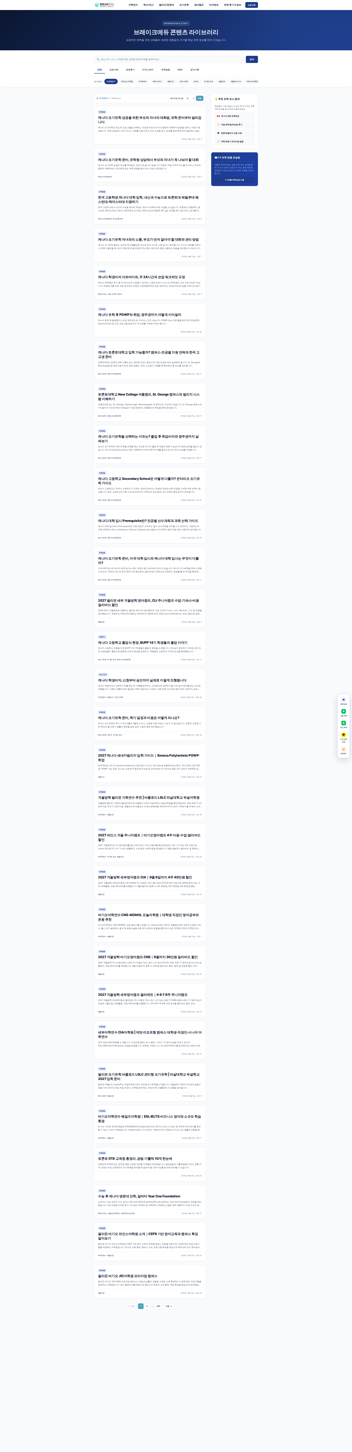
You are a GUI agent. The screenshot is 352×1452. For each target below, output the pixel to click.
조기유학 (184, 4)
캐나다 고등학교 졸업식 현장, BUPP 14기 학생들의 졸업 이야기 (142, 643)
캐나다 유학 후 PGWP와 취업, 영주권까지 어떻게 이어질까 (139, 315)
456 (158, 1306)
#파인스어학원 (127, 81)
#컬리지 (170, 81)
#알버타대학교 (114, 1213)
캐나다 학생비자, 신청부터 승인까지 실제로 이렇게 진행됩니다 (142, 680)
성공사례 (113, 69)
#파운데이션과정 (128, 1213)
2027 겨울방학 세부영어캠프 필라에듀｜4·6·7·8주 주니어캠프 (142, 995)
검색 (252, 59)
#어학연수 (143, 81)
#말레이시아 (236, 81)
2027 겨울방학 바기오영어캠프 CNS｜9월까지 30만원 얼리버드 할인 (148, 957)
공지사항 (194, 69)
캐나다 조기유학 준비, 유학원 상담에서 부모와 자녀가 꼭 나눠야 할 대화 (148, 160)
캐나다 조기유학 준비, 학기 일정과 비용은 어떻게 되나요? (138, 718)
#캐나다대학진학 (253, 81)
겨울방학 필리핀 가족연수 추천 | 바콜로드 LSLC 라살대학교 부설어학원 (149, 797)
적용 (199, 98)
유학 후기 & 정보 (232, 4)
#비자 (196, 81)
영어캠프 (199, 4)
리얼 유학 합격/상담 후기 (229, 124)
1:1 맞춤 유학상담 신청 (234, 180)
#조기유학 (184, 81)
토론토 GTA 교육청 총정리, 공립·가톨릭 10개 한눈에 (135, 1159)
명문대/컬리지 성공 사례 (229, 133)
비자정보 (213, 4)
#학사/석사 (157, 81)
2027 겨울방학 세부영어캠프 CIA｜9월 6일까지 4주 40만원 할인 (145, 877)
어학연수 (133, 4)
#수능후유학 (118, 219)
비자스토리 (147, 69)
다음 (168, 1306)
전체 (99, 69)
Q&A (180, 69)
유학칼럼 (165, 69)
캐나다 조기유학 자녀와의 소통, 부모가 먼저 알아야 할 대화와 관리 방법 (148, 239)
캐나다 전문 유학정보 (228, 116)
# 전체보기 (111, 81)
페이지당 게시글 (176, 98)
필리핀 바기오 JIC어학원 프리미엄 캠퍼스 (127, 1276)
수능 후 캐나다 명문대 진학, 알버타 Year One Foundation (139, 1196)
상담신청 (251, 5)
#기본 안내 (208, 81)
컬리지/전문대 (166, 4)
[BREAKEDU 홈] (109, 5)
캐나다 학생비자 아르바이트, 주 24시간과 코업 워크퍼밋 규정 (141, 277)
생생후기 (130, 69)
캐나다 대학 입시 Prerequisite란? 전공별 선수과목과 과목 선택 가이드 (148, 521)
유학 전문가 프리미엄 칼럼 (230, 141)
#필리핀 (222, 81)
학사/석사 (148, 4)
